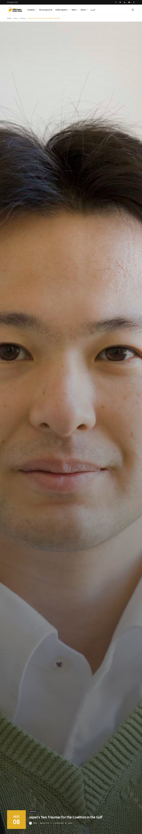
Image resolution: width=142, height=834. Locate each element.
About (83, 10)
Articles (33, 811)
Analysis (31, 10)
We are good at (45, 10)
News (74, 10)
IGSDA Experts (61, 10)
